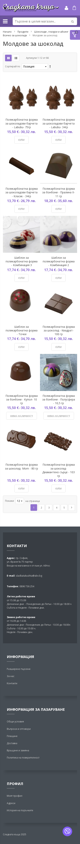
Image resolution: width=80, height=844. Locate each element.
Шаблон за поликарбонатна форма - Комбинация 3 (21, 261)
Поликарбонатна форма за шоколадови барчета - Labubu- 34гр (59, 123)
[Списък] (16, 58)
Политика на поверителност (23, 757)
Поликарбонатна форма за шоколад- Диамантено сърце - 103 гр (58, 470)
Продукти (23, 31)
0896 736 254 (26, 586)
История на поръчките (20, 810)
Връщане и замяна (18, 750)
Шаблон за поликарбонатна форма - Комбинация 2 (59, 261)
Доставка (12, 743)
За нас (10, 676)
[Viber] (67, 831)
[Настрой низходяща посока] (50, 66)
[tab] (75, 35)
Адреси (11, 803)
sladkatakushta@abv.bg (29, 575)
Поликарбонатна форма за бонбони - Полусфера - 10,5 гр (58, 399)
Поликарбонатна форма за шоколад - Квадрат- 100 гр (59, 330)
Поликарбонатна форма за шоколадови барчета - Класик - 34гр (21, 192)
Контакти (12, 683)
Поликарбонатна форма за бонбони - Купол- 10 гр (21, 399)
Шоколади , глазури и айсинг (51, 31)
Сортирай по (12, 66)
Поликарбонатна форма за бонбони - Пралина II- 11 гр (58, 192)
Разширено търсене (18, 669)
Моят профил (14, 795)
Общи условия (15, 721)
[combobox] (45, 21)
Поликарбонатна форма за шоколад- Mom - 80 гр (21, 466)
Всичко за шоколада (15, 35)
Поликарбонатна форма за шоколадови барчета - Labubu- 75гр (21, 123)
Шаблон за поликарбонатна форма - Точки (21, 330)
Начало (7, 31)
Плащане (12, 736)
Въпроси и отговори (19, 729)
